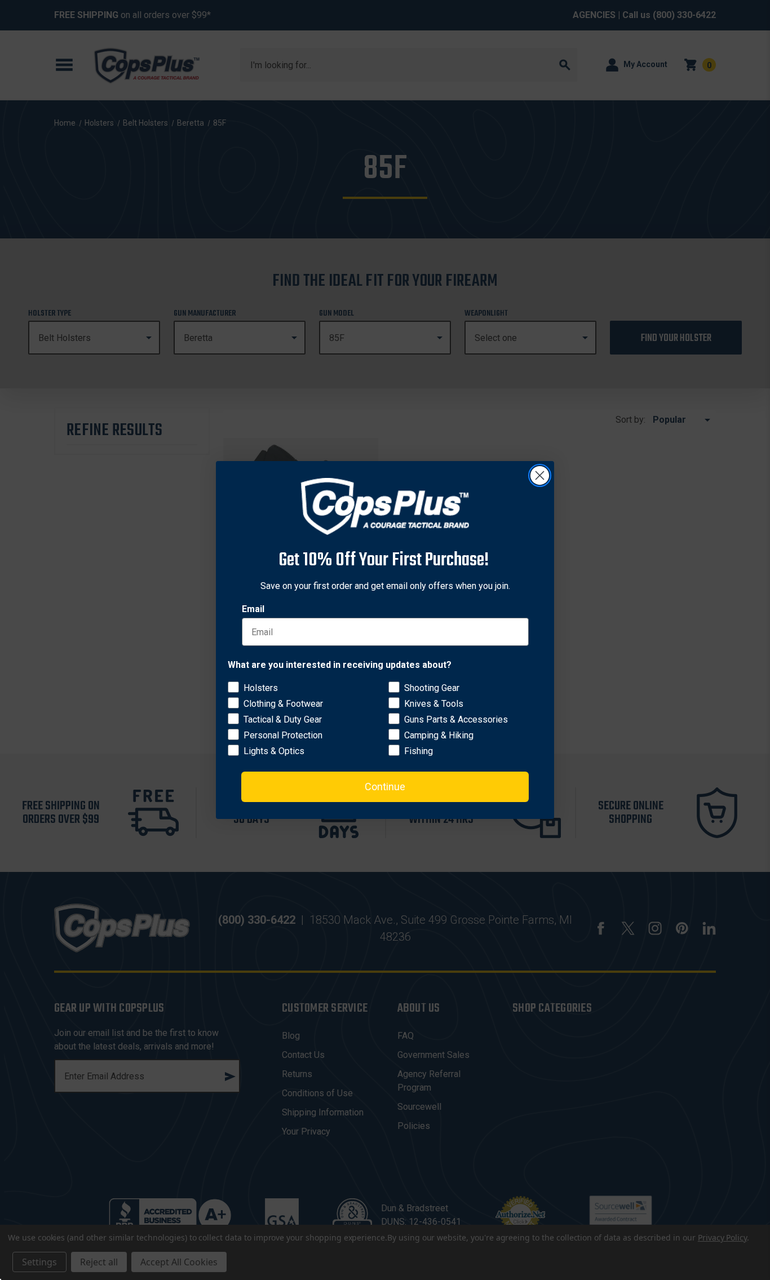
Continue (385, 786)
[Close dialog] (540, 475)
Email (253, 609)
